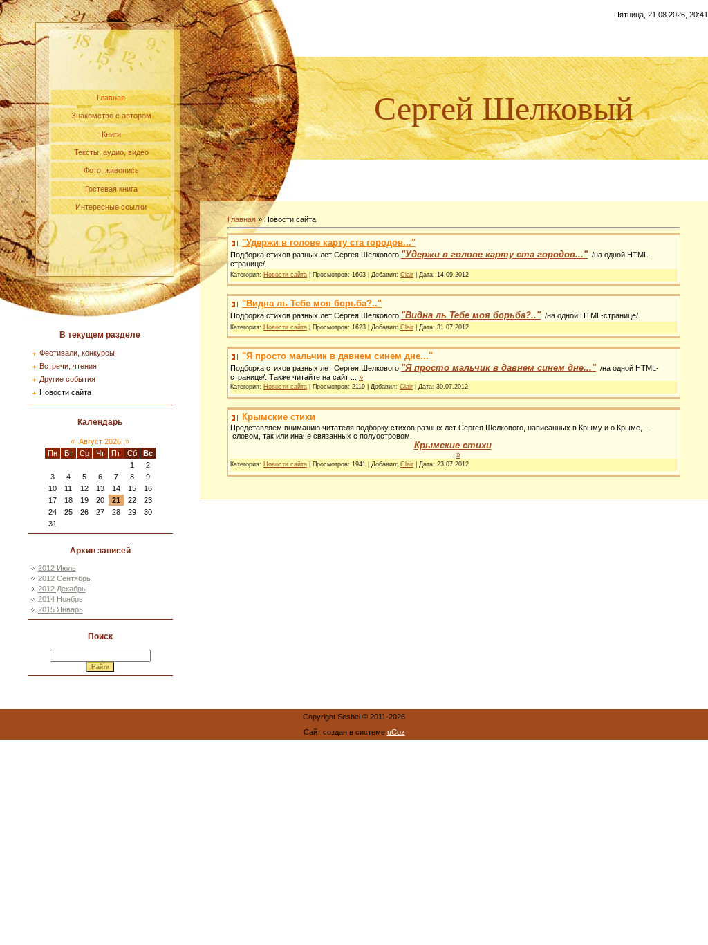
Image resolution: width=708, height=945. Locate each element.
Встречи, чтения (68, 366)
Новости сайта (65, 392)
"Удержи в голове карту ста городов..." (329, 242)
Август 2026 (100, 441)
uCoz (396, 732)
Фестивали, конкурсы (77, 353)
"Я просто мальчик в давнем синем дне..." (337, 356)
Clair (406, 274)
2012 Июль (57, 568)
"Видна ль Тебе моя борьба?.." (312, 303)
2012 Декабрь (62, 589)
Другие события (67, 379)
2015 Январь (60, 609)
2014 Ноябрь (60, 599)
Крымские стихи (278, 417)
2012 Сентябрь (64, 578)
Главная (241, 219)
